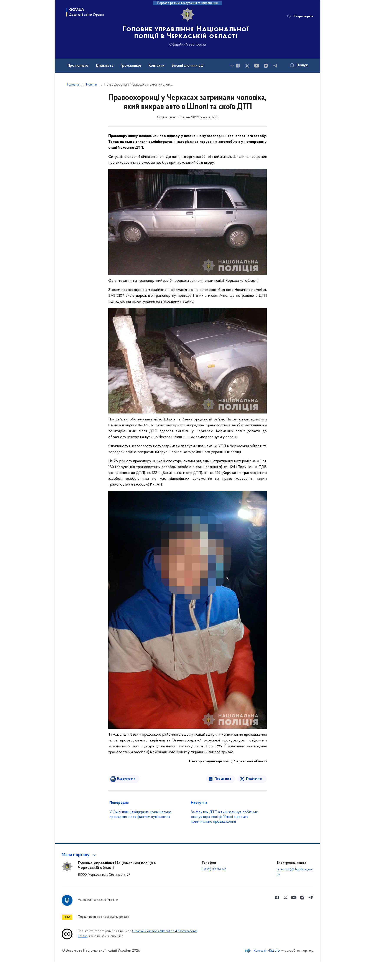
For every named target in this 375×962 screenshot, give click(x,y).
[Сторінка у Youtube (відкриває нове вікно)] (256, 65)
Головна (73, 84)
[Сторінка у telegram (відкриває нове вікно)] (275, 65)
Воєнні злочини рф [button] (188, 66)
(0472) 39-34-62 (214, 869)
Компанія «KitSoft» (267, 950)
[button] (79, 855)
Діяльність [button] (104, 66)
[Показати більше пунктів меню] (232, 66)
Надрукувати (126, 779)
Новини (91, 84)
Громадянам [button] (131, 66)
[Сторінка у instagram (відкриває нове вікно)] (265, 65)
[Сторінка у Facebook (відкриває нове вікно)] (237, 65)
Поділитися (223, 779)
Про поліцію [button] (77, 66)
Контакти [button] (156, 66)
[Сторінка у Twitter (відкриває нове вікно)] (247, 65)
